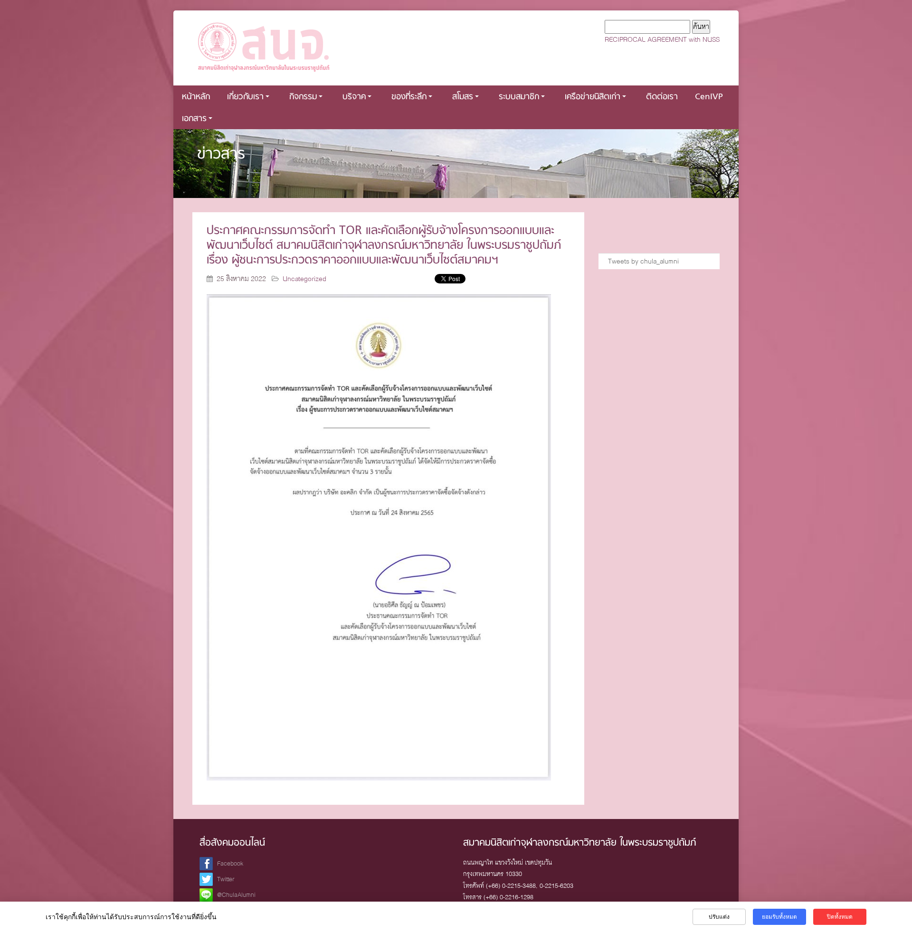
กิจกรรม (303, 97)
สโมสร (462, 97)
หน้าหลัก (196, 97)
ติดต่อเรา (662, 97)
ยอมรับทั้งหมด (779, 916)
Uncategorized (304, 278)
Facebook (230, 863)
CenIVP (709, 97)
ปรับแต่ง (719, 916)
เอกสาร (194, 119)
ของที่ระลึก (409, 97)
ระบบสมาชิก (519, 97)
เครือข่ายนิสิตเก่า (592, 97)
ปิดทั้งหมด (840, 916)
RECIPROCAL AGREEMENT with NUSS (662, 39)
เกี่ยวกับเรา (245, 97)
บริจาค (354, 97)
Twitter (226, 879)
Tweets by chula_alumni (643, 261)
